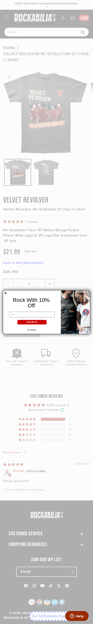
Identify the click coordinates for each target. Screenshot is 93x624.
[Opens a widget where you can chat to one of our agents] (77, 616)
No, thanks (32, 330)
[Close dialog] (6, 293)
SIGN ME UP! (31, 322)
